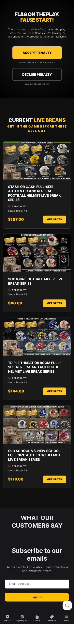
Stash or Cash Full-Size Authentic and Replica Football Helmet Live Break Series (34, 193)
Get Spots (54, 219)
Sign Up (37, 597)
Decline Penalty (37, 74)
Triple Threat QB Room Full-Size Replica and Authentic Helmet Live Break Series (34, 367)
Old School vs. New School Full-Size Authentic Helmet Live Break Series (34, 455)
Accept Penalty (37, 53)
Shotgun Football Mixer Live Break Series (35, 281)
